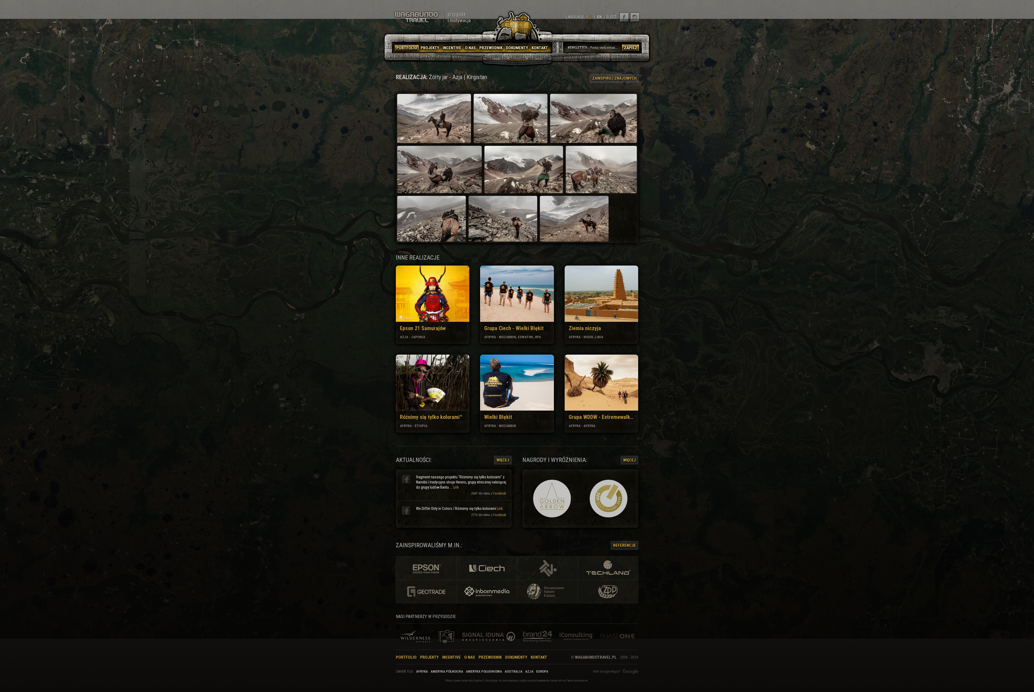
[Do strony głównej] (417, 17)
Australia (513, 671)
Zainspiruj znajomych (614, 78)
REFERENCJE (624, 545)
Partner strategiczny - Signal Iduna (490, 636)
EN (599, 17)
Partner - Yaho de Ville (446, 636)
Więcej (503, 460)
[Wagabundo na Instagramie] (635, 17)
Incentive (451, 657)
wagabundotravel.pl (596, 657)
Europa (542, 671)
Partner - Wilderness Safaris (415, 636)
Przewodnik (490, 657)
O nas (469, 657)
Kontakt (539, 657)
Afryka (422, 671)
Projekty (429, 657)
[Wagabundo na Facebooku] (624, 17)
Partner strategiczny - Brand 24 (536, 636)
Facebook (499, 493)
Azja (529, 671)
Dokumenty (516, 657)
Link (456, 487)
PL (589, 17)
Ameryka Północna (447, 671)
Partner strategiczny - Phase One (617, 636)
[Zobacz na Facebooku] (406, 479)
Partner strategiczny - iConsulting (576, 636)
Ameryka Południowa (484, 671)
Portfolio (406, 657)
